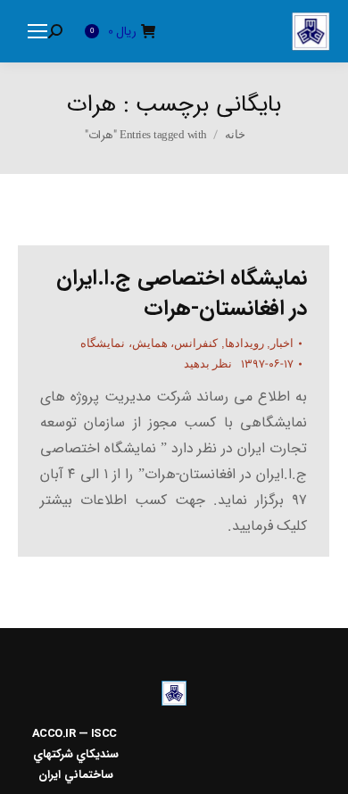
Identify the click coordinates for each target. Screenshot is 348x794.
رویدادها (244, 343)
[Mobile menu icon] (37, 31)
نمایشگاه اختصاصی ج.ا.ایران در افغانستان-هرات (181, 293)
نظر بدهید (208, 363)
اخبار (282, 343)
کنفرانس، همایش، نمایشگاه (149, 343)
